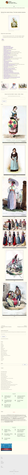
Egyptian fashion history (3, 373)
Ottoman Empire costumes (15, 419)
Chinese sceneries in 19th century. (8, 65)
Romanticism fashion (22, 420)
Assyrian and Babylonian (4, 377)
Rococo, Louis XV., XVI (3, 352)
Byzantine (2, 344)
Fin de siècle (2, 358)
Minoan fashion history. (3, 375)
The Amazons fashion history (4, 380)
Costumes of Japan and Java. (7, 50)
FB (14, 470)
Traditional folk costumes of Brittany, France (7, 397)
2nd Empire (2, 356)
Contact (2, 458)
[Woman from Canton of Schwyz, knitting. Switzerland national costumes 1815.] (5, 85)
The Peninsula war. (6, 51)
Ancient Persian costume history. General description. (7, 378)
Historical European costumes (8, 69)
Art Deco (2, 360)
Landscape (5, 418)
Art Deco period (14, 415)
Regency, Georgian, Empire (4, 354)
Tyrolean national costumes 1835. (8, 48)
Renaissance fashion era (10, 420)
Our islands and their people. (7, 52)
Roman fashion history (3, 379)
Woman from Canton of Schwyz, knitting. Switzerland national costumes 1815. (4, 89)
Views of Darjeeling (6, 63)
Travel (11, 421)
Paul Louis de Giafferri (20, 419)
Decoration (10, 416)
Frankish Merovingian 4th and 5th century (6, 383)
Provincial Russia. (6, 66)
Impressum (2, 463)
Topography (7, 421)
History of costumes (6, 78)
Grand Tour (6, 417)
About (1, 457)
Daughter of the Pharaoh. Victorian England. (7, 430)
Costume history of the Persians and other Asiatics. (7, 382)
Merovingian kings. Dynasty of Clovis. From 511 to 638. (7, 405)
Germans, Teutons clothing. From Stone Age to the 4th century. (8, 385)
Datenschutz (2, 462)
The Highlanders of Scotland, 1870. (8, 70)
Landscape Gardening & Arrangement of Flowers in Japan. (21, 397)
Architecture (9, 415)
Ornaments (10, 419)
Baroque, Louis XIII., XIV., (4, 351)
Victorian (2, 357)
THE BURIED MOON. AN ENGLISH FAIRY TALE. (8, 401)
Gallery (3, 39)
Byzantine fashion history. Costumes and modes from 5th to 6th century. (9, 384)
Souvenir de (5, 49)
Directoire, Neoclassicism (4, 353)
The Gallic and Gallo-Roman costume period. (6, 381)
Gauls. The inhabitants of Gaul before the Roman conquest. (21, 430)
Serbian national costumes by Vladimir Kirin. (9, 68)
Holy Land (14, 417)
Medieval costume (16, 418)
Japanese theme (22, 417)
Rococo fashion (17, 420)
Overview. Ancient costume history (5, 388)
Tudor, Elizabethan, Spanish (4, 350)
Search (2, 363)
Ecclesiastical (14, 416)
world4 (3, 13)
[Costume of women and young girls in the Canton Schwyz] (14, 85)
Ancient (2, 343)
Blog (1, 466)
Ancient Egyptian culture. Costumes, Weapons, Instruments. (21, 435)
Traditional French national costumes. (8, 47)
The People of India (6, 62)
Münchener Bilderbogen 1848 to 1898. (5, 387)
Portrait (24, 419)
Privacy (2, 461)
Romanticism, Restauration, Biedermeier (5, 355)
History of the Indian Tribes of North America (9, 64)
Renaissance (2, 349)
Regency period (3, 420)
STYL (26, 420)
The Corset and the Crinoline (4, 376)
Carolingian (2, 346)
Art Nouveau (2, 359)
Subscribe (4, 101)
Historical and (5, 54)
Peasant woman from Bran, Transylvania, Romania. (6, 326)
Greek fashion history (3, 374)
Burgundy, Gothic (3, 348)
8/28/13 (1, 13)
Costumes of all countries (7, 53)
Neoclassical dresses (7, 419)
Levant (8, 418)
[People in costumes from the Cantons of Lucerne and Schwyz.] (23, 85)
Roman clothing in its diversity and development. (6, 389)
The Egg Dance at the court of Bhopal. (22, 326)
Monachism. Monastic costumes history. (5, 386)
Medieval (2, 347)
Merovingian (2, 345)
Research (2, 467)
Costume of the (6, 67)
